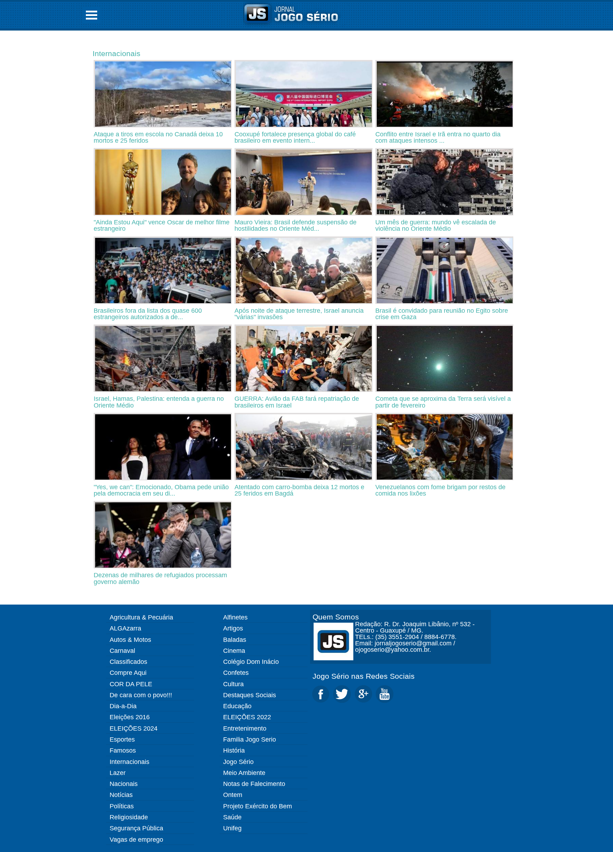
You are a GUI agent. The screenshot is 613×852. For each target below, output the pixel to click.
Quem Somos (336, 617)
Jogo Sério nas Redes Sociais (364, 676)
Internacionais (116, 53)
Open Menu (91, 15)
